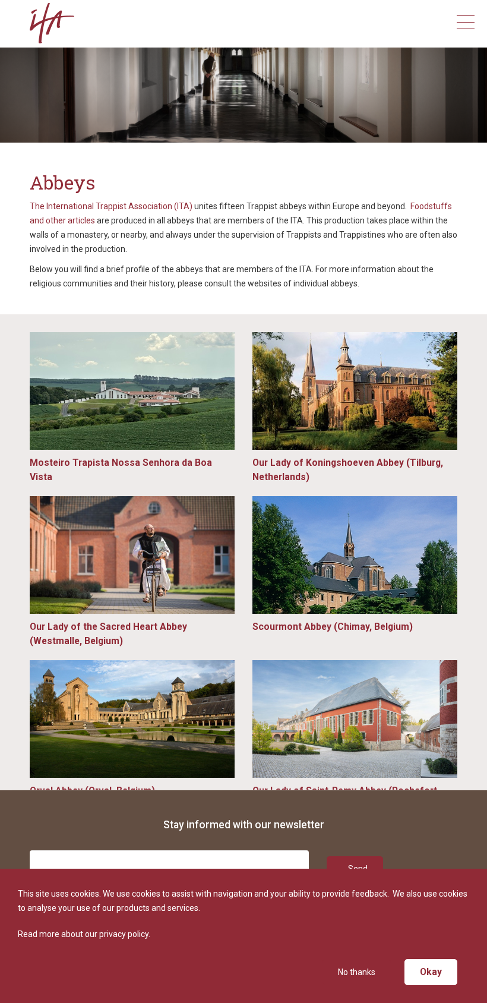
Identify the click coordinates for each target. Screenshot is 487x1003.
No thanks (356, 972)
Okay (431, 971)
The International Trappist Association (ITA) (111, 206)
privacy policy (123, 934)
